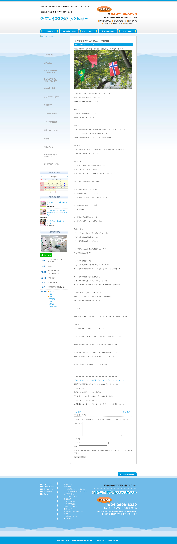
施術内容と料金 (108, 31)
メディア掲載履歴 (50, 122)
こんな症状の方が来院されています (50, 80)
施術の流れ (48, 63)
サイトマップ (68, 518)
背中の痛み (53, 306)
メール (77, 443)
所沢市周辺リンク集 (51, 164)
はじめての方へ (49, 31)
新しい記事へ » (127, 412)
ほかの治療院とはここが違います (50, 71)
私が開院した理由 (69, 31)
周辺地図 (47, 139)
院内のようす (49, 54)
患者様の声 (48, 105)
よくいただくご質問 (51, 97)
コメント (78, 423)
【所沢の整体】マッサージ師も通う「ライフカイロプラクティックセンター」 (99, 380)
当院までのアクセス (51, 130)
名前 (76, 439)
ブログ (94, 44)
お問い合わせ (127, 31)
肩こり (51, 291)
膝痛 (50, 301)
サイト (76, 446)
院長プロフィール (88, 31)
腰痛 (50, 294)
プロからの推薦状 (50, 113)
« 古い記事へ (78, 412)
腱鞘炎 (51, 304)
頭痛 (50, 296)
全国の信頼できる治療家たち (50, 155)
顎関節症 (52, 299)
